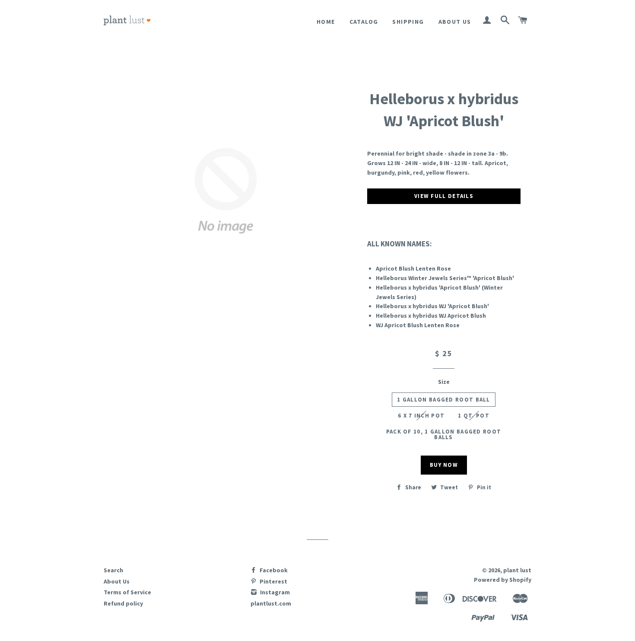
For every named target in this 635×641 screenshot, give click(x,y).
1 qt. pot (473, 415)
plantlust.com (271, 603)
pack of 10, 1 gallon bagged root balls (444, 434)
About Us (454, 22)
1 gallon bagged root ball (443, 399)
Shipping (408, 22)
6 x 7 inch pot (421, 415)
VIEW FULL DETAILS (443, 196)
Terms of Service (127, 592)
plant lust (517, 570)
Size (444, 382)
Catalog (363, 22)
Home (326, 22)
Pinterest (272, 581)
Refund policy (123, 603)
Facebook (273, 570)
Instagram (274, 592)
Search (113, 570)
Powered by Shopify (502, 580)
